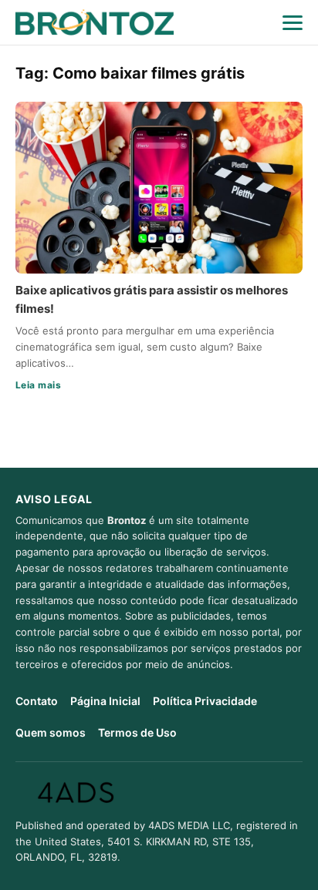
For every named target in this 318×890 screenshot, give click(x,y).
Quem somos (50, 732)
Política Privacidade (205, 700)
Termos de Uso (137, 732)
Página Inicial (105, 700)
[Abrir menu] (292, 22)
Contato (36, 700)
